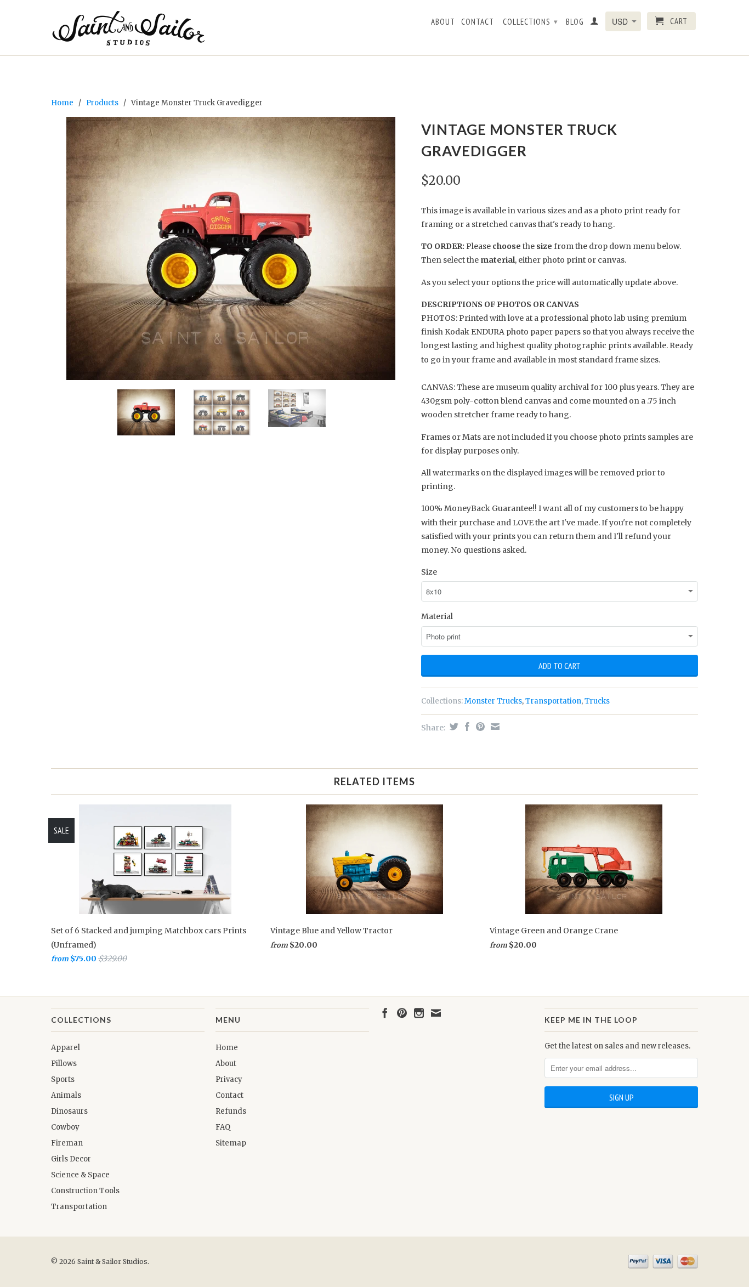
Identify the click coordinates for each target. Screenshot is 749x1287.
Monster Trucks (493, 701)
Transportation (553, 701)
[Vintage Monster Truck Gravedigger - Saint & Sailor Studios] (230, 248)
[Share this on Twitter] (452, 726)
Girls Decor (71, 1159)
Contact (477, 22)
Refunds (230, 1111)
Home (226, 1047)
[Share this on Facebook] (466, 726)
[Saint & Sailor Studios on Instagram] (419, 1013)
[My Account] (594, 23)
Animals (66, 1095)
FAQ (222, 1127)
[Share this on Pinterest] (479, 726)
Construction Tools (85, 1190)
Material (437, 616)
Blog (575, 22)
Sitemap (230, 1143)
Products (102, 102)
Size (429, 572)
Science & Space (80, 1175)
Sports (63, 1079)
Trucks (597, 701)
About (443, 22)
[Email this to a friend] (494, 726)
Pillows (64, 1063)
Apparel (65, 1047)
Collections (530, 21)
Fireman (67, 1143)
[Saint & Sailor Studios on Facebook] (385, 1013)
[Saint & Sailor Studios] (128, 27)
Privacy (228, 1079)
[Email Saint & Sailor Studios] (436, 1013)
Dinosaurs (69, 1111)
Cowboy (65, 1127)
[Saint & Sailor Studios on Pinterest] (402, 1013)
